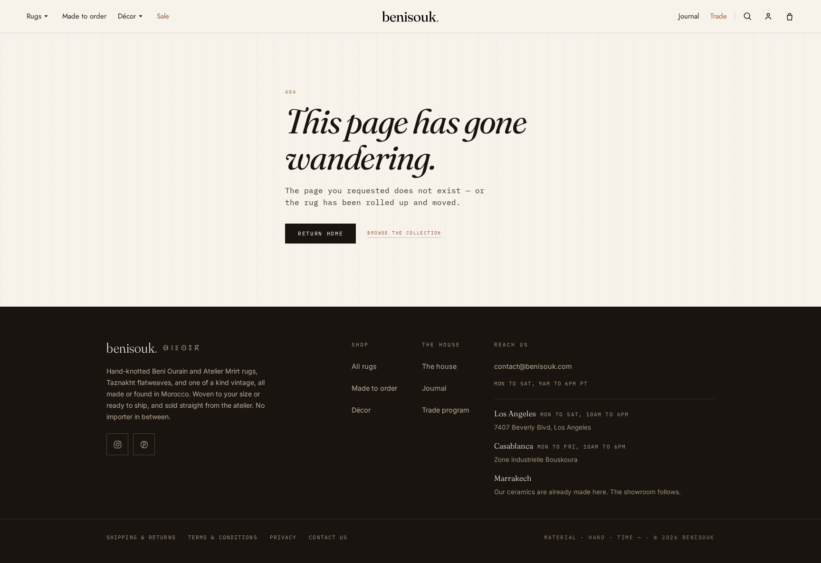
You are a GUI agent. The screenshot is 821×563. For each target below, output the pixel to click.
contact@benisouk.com (533, 366)
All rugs (364, 366)
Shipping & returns (141, 537)
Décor (361, 410)
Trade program (445, 410)
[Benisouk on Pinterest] (144, 444)
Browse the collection (404, 233)
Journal (434, 388)
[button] (747, 16)
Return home (320, 233)
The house (439, 366)
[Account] (768, 16)
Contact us (328, 537)
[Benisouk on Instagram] (117, 444)
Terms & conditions (223, 537)
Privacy (283, 537)
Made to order (374, 388)
